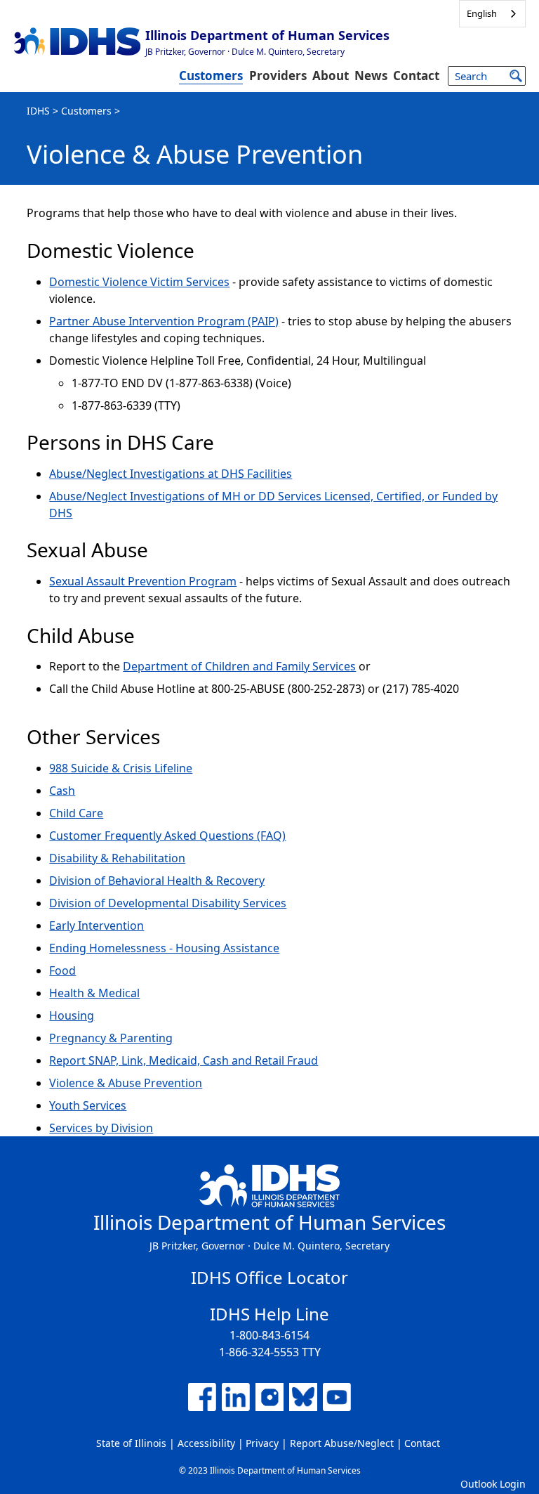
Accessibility (206, 1443)
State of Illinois (131, 1443)
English (482, 13)
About (330, 75)
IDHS (38, 110)
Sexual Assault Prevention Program (143, 581)
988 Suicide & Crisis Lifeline (120, 768)
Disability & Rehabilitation (117, 858)
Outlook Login (493, 1483)
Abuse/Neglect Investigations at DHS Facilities (170, 473)
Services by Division (101, 1128)
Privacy (262, 1443)
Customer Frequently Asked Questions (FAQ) (167, 835)
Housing (71, 1015)
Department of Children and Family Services (239, 666)
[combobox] (492, 13)
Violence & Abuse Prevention (125, 1083)
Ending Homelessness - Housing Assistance (164, 948)
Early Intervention (96, 925)
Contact (416, 75)
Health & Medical (94, 993)
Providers (278, 75)
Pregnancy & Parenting (111, 1038)
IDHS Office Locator (269, 1277)
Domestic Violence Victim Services (139, 282)
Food (62, 970)
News (370, 75)
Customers (211, 75)
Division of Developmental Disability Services (167, 903)
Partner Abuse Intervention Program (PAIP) (164, 321)
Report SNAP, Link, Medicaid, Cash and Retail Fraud (183, 1060)
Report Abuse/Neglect (342, 1443)
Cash (62, 790)
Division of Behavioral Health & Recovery (157, 880)
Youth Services (87, 1105)
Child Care (76, 813)
